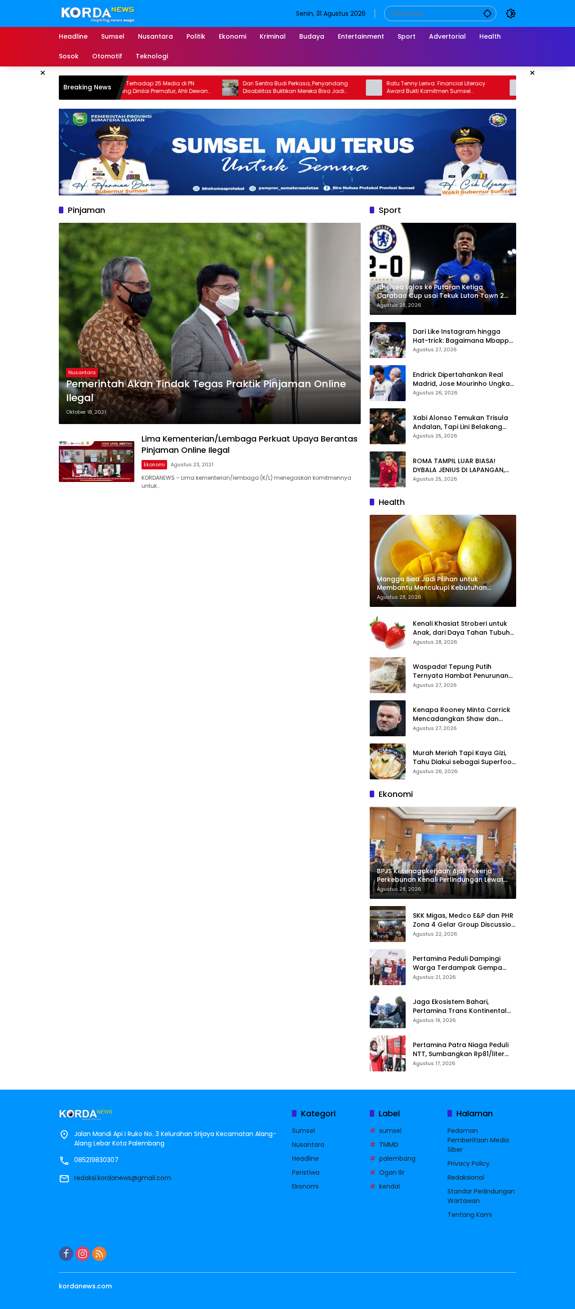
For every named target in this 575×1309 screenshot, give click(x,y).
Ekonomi (154, 464)
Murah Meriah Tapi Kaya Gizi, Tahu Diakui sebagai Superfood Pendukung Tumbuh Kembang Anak (464, 757)
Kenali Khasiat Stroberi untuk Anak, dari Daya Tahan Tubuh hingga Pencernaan (461, 628)
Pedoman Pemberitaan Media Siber (478, 1140)
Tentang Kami (469, 1214)
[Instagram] (82, 1254)
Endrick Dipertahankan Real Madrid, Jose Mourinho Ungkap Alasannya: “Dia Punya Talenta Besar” (463, 379)
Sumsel (303, 1130)
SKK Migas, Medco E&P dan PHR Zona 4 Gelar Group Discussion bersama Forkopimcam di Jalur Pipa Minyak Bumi (464, 920)
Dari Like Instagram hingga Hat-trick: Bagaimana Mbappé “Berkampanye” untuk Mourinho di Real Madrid (463, 336)
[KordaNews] (100, 13)
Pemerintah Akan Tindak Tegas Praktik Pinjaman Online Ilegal (206, 391)
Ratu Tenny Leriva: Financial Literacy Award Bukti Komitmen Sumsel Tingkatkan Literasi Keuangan (390, 87)
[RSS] (99, 1254)
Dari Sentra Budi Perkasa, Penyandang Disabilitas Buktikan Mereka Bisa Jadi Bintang (250, 87)
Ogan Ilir (392, 1172)
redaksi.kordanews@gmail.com (122, 1177)
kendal (389, 1186)
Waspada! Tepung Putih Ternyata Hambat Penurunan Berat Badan (461, 671)
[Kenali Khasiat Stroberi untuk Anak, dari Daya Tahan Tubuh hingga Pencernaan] (388, 632)
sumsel (390, 1130)
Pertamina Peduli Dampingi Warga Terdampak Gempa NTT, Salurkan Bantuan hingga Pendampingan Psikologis (462, 963)
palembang (397, 1158)
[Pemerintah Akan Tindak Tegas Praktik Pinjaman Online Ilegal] (210, 323)
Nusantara (82, 372)
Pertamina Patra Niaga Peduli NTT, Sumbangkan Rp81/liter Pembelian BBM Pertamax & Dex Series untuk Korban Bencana (464, 1049)
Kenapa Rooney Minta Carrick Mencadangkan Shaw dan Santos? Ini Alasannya (461, 714)
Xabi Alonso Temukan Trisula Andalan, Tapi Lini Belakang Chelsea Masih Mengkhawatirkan (460, 422)
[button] (487, 13)
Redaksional (465, 1177)
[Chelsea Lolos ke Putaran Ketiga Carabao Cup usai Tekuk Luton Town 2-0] (472, 88)
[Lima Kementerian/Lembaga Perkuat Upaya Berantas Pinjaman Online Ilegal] (96, 461)
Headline (305, 1158)
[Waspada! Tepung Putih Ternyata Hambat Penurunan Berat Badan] (388, 675)
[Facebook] (66, 1254)
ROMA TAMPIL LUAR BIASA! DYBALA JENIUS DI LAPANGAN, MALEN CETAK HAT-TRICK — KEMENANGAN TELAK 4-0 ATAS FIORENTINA (461, 465)
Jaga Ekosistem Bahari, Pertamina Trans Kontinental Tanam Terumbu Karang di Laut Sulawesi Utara (460, 1006)
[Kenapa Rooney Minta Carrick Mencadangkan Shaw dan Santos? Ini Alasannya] (388, 718)
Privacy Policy (468, 1163)
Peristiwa (305, 1172)
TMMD (388, 1144)
